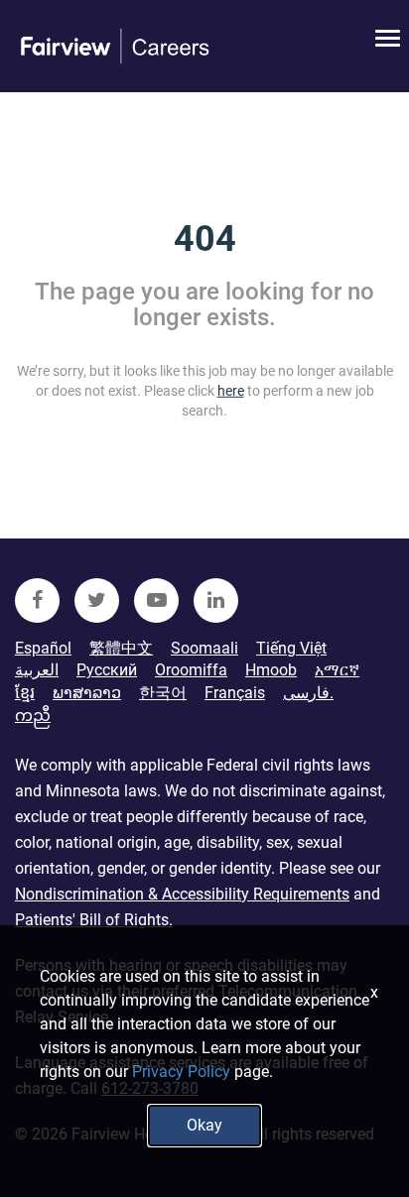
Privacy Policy (181, 1071)
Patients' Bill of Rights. (94, 919)
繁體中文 (121, 648)
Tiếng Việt (291, 648)
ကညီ (33, 715)
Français (234, 692)
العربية (37, 669)
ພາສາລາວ (87, 692)
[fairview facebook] (37, 600)
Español (43, 648)
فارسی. (308, 692)
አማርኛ (337, 669)
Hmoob (271, 669)
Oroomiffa (191, 669)
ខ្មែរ (25, 692)
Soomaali (204, 648)
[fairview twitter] (96, 600)
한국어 (163, 692)
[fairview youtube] (156, 600)
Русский (106, 669)
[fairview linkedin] (216, 600)
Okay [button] (204, 1125)
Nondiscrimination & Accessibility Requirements (182, 894)
